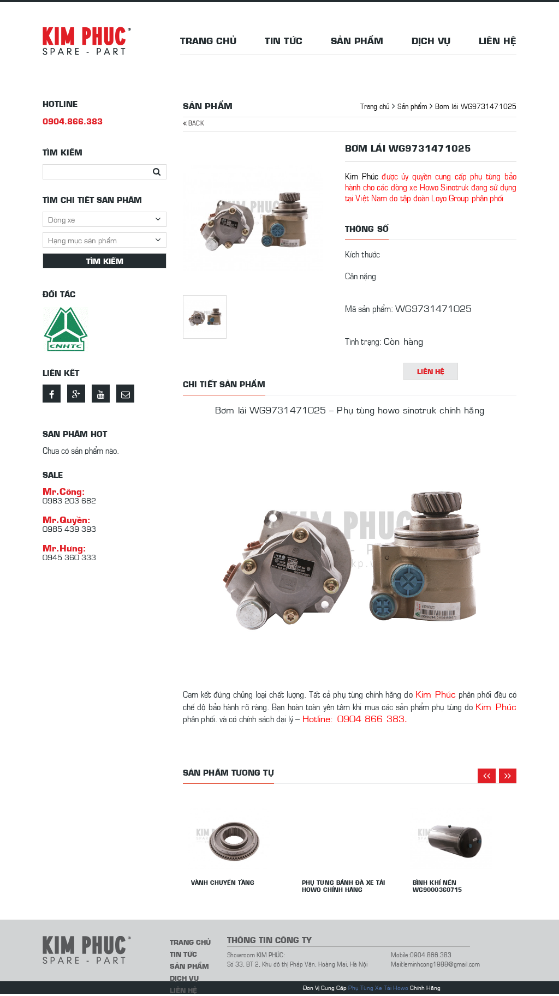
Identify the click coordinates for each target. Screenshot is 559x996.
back (195, 122)
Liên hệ (497, 40)
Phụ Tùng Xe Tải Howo (378, 987)
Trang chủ (208, 40)
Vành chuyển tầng (223, 882)
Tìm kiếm (104, 261)
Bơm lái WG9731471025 (475, 105)
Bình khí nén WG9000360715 (437, 886)
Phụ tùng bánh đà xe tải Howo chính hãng (343, 886)
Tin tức (283, 40)
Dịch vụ (431, 40)
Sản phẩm (357, 40)
